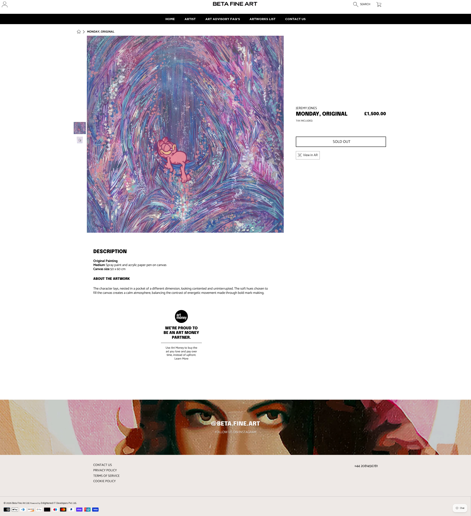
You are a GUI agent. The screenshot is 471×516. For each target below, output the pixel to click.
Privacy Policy (105, 470)
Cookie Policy (104, 481)
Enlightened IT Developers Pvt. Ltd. (58, 503)
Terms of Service (106, 475)
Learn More (181, 358)
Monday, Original (100, 32)
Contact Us (102, 465)
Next (280, 134)
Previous (91, 134)
